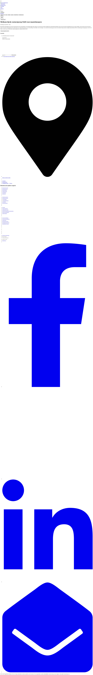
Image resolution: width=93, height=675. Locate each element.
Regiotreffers (4, 182)
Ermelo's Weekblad (5, 208)
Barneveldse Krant (5, 189)
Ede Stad (3, 207)
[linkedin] (47, 581)
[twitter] (47, 478)
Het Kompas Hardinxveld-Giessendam (7, 211)
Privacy (10, 183)
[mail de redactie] (47, 672)
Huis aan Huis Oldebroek (5, 219)
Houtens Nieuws (4, 213)
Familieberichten (5, 183)
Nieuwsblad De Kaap (5, 221)
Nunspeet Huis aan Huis (5, 222)
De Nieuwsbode (4, 191)
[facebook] (47, 386)
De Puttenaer (4, 192)
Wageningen (6, 200)
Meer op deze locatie (6, 177)
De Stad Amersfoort (5, 197)
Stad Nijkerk (5, 199)
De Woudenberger (5, 203)
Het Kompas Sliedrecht (5, 212)
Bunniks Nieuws (4, 190)
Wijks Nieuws (4, 240)
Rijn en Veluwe (4, 236)
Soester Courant (4, 239)
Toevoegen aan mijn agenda (9, 56)
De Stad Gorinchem (5, 198)
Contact (4, 181)
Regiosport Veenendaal (5, 235)
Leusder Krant (4, 220)
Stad (4, 200)
